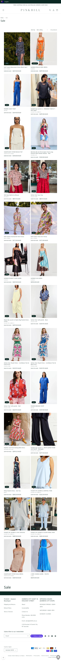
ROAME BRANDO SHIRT (37, 406)
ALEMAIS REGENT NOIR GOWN (12, 278)
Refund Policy (7, 608)
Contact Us (25, 611)
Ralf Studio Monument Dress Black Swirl (15, 67)
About (23, 604)
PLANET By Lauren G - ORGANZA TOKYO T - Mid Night (43, 109)
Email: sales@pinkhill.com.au (29, 620)
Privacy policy (37, 655)
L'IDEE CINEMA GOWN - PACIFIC (40, 574)
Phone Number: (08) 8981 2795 (29, 616)
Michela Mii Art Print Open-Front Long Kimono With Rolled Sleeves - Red (42, 152)
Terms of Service (8, 611)
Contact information (52, 657)
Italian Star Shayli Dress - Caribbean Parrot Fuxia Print (16, 363)
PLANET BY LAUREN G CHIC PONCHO (14, 532)
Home (2, 17)
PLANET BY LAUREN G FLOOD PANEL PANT (43, 532)
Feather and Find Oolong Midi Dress (14, 447)
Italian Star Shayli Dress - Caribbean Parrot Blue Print (43, 363)
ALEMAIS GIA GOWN (36, 278)
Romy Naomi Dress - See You (12, 491)
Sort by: (33, 30)
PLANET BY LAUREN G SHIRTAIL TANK (41, 491)
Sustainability (25, 608)
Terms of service (45, 655)
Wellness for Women (20, 655)
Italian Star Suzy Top (37, 195)
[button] (3, 10)
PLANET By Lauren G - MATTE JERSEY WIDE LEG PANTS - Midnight (43, 448)
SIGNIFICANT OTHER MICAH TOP (13, 152)
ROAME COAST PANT (10, 109)
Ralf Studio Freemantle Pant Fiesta (14, 236)
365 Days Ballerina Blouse (11, 195)
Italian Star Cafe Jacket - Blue (39, 320)
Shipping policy (53, 655)
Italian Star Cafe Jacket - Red (12, 406)
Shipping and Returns (9, 604)
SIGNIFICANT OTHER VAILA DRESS (13, 574)
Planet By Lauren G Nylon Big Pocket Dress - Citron (16, 320)
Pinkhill (13, 655)
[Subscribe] (28, 636)
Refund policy (29, 655)
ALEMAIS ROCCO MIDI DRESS (39, 67)
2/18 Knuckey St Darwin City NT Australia (29, 625)
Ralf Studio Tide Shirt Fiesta (39, 236)
